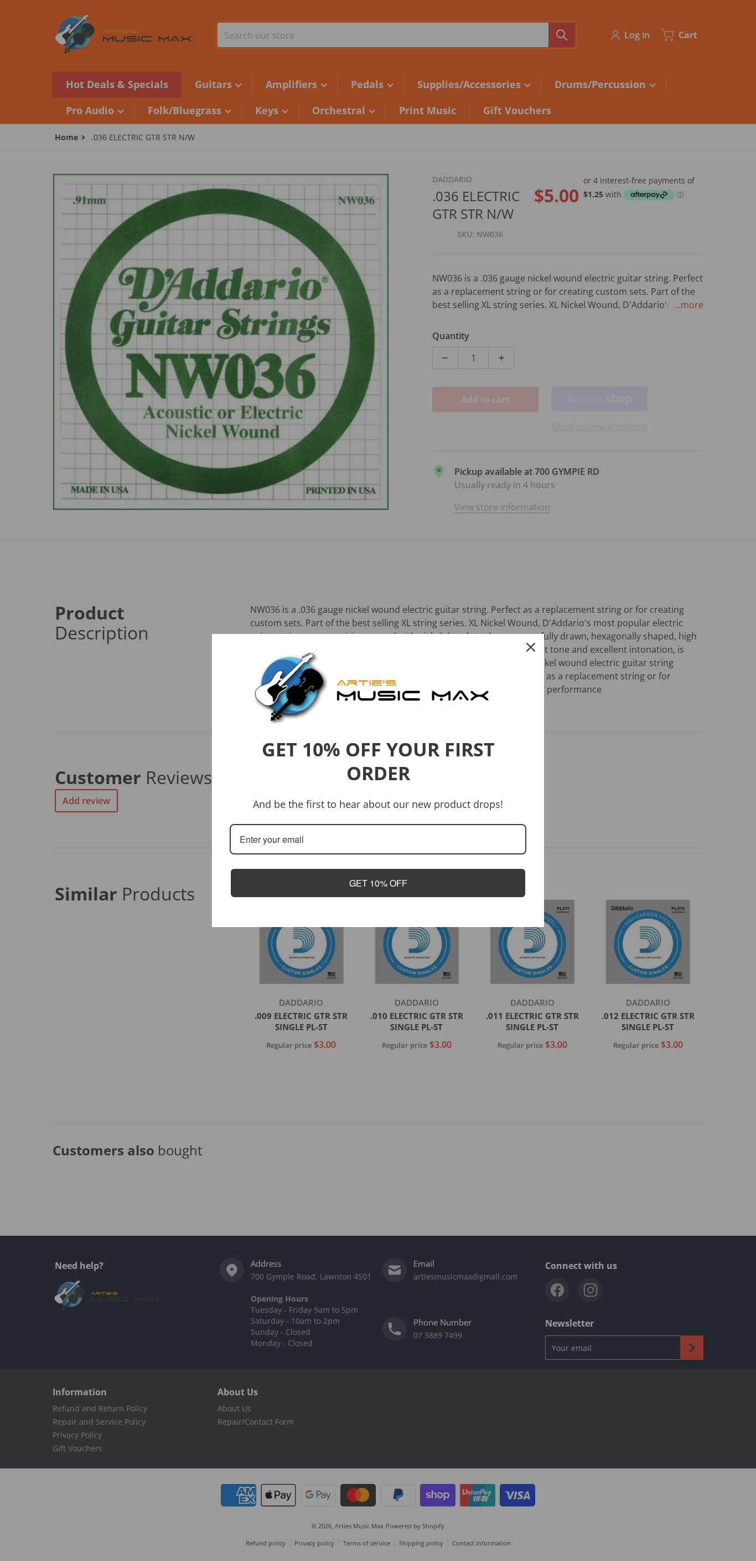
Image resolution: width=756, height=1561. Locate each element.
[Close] (530, 647)
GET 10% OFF (378, 883)
